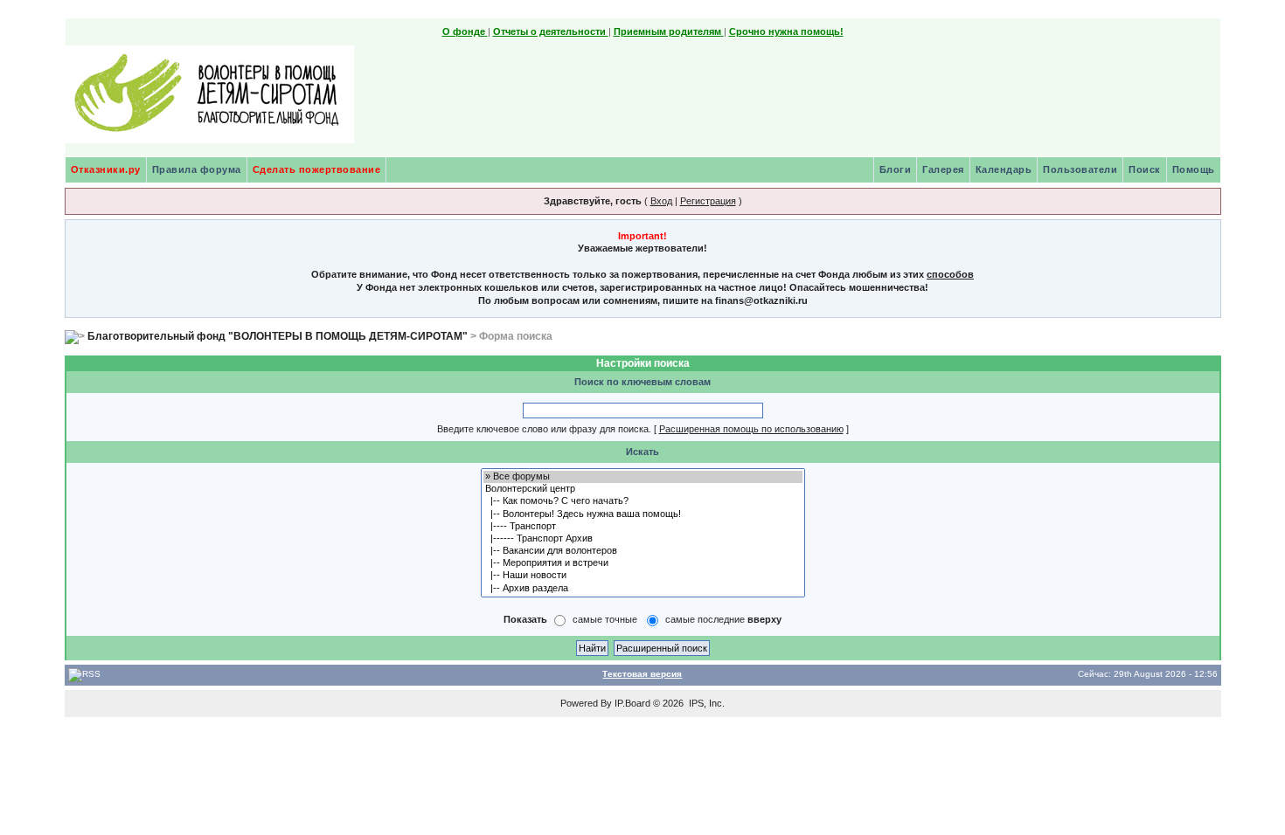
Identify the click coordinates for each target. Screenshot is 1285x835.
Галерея (943, 169)
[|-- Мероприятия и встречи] (642, 563)
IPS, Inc (705, 703)
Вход (661, 201)
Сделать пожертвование (317, 169)
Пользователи (1080, 169)
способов (950, 274)
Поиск (1145, 169)
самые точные (605, 619)
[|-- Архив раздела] (642, 589)
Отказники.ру (106, 169)
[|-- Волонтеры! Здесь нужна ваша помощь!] (642, 514)
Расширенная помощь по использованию (751, 429)
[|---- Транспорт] (642, 527)
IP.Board (632, 703)
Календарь (1004, 169)
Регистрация (708, 201)
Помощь (1193, 169)
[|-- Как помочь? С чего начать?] (642, 501)
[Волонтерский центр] (642, 489)
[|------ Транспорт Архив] (642, 539)
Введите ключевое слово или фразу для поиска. (544, 429)
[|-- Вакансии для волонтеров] (642, 551)
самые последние (723, 619)
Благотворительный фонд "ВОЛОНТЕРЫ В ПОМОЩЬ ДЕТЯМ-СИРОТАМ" (277, 336)
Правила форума (196, 169)
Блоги (895, 169)
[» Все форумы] (642, 477)
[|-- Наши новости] (642, 575)
